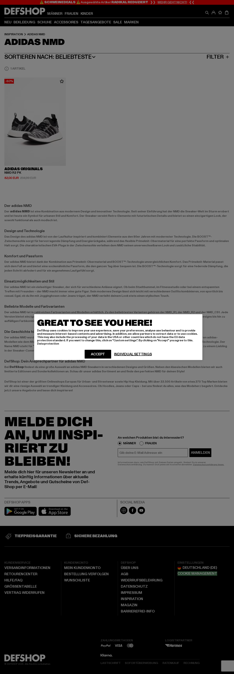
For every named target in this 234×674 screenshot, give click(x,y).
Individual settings (133, 354)
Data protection (48, 343)
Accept (98, 354)
